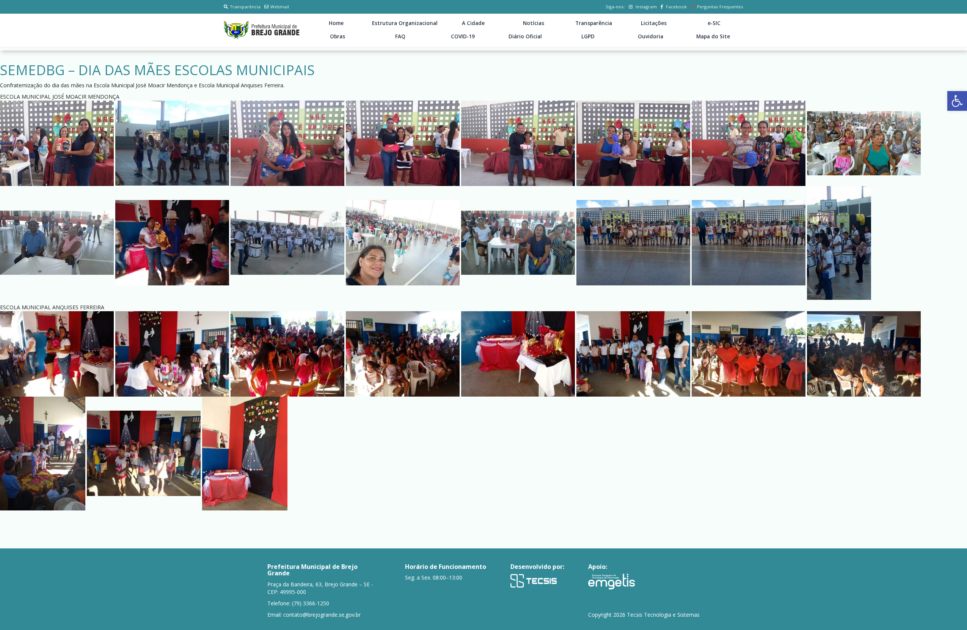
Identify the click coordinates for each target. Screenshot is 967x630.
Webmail (279, 6)
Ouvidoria (650, 36)
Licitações (654, 23)
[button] (957, 101)
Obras (337, 36)
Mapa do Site (713, 36)
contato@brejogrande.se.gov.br (322, 614)
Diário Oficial (525, 36)
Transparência (245, 6)
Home (336, 23)
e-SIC (714, 23)
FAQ (400, 36)
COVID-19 (463, 36)
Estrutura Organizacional (405, 23)
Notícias (533, 23)
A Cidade (473, 23)
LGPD (588, 36)
